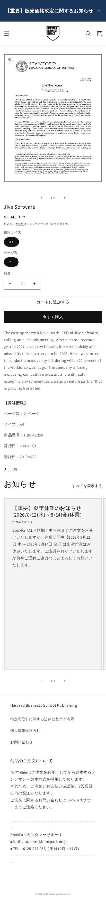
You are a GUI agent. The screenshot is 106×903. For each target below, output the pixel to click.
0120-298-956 (34, 848)
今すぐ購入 (53, 316)
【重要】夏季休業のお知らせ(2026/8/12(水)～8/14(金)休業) (47, 511)
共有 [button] (13, 469)
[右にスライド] (64, 197)
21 (11, 262)
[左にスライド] (41, 197)
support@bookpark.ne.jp (46, 841)
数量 (7, 273)
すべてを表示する (87, 485)
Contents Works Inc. (60, 893)
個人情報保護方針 (25, 730)
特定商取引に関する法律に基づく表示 (42, 719)
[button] (6, 33)
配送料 (20, 224)
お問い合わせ (21, 742)
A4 (11, 242)
